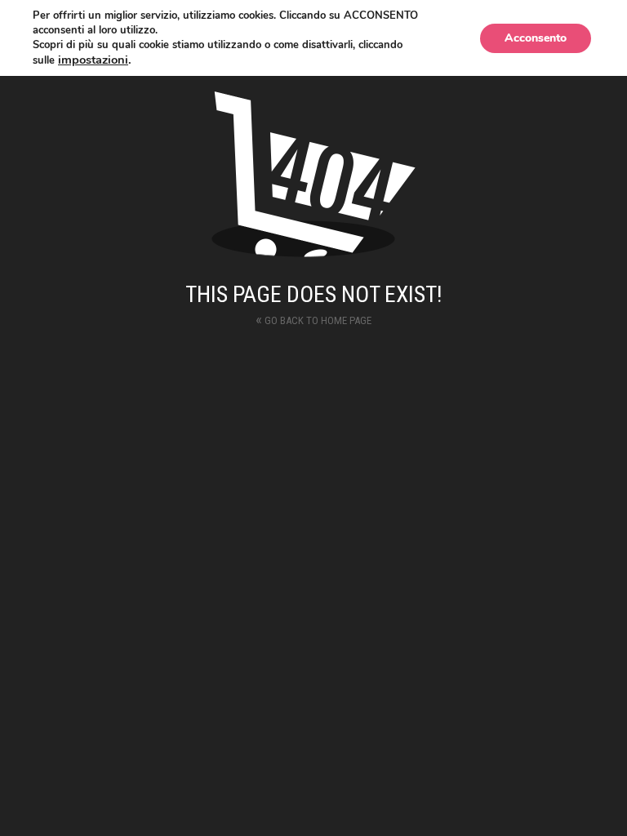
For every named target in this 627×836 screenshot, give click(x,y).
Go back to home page (313, 318)
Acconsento (536, 38)
